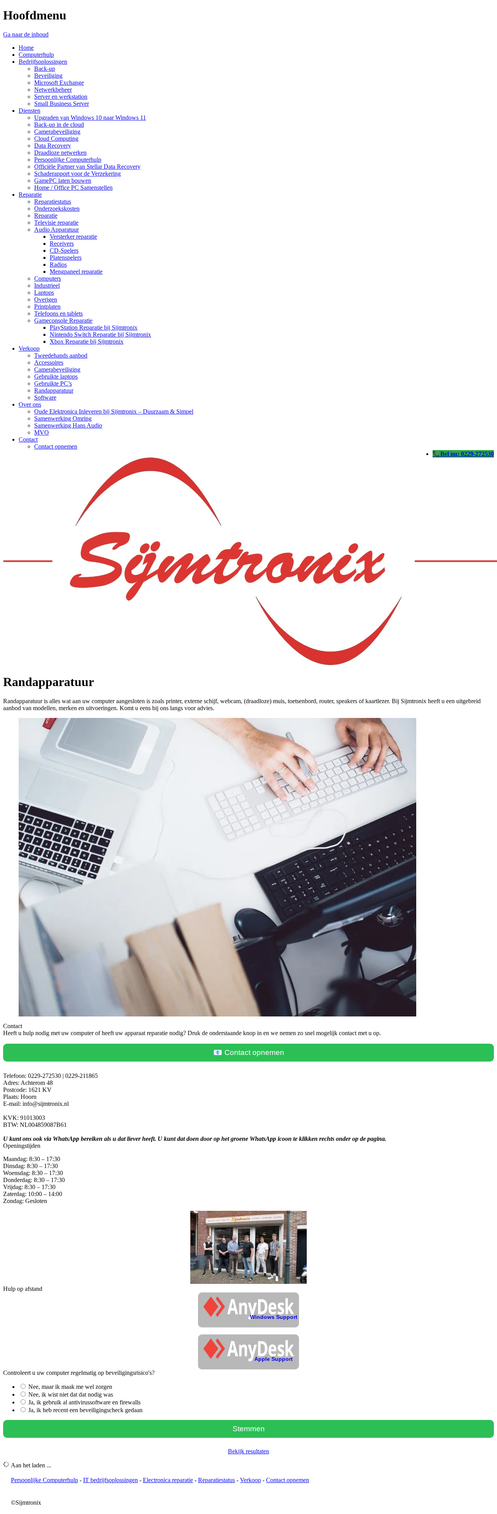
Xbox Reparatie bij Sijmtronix (86, 341)
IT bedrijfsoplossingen (110, 1480)
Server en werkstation (60, 96)
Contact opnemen (55, 446)
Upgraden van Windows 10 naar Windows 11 (90, 117)
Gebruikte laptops (56, 376)
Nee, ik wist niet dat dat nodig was (70, 1394)
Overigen (45, 299)
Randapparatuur (53, 390)
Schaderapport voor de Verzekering (77, 173)
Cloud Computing (56, 138)
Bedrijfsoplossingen (43, 61)
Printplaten (47, 306)
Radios (58, 264)
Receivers (62, 243)
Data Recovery (52, 145)
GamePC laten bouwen (62, 180)
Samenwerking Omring (63, 418)
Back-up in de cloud (59, 124)
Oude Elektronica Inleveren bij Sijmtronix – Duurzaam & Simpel (113, 411)
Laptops (44, 292)
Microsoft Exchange (59, 82)
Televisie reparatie (56, 222)
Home (26, 47)
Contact (28, 439)
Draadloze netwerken (60, 152)
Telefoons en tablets (58, 313)
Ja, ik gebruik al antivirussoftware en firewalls (84, 1402)
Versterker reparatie (73, 236)
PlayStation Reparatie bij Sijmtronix (93, 327)
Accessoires (48, 362)
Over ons (30, 404)
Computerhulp (36, 54)
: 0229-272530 (475, 454)
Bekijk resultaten (248, 1451)
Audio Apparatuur (56, 229)
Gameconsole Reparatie (63, 320)
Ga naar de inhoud (26, 34)
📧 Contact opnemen (248, 1052)
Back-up (44, 68)
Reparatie (30, 194)
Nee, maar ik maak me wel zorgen (70, 1386)
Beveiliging (48, 75)
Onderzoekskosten (57, 208)
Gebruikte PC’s (53, 383)
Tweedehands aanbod (60, 355)
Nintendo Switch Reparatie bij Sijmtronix (100, 334)
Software (45, 397)
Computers (47, 278)
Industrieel (47, 285)
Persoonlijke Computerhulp (67, 159)
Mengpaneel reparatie (76, 271)
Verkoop (29, 348)
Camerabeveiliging (57, 131)
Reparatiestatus (52, 201)
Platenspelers (66, 257)
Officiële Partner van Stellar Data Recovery (87, 166)
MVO (41, 432)
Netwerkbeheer (53, 89)
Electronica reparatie (168, 1480)
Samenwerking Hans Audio (68, 425)
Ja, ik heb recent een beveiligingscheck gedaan (85, 1410)
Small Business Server (61, 103)
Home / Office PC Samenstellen (73, 187)
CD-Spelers (64, 250)
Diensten (29, 110)
